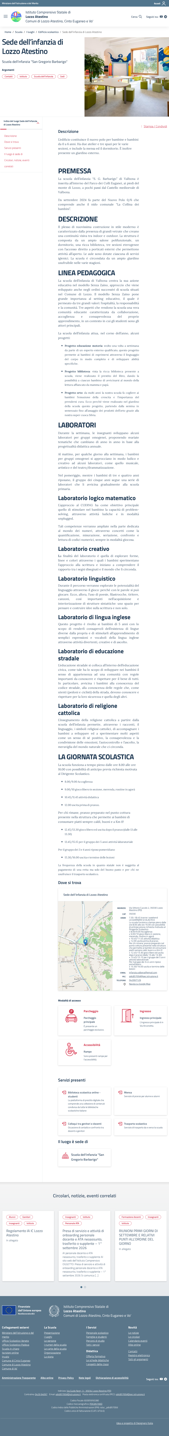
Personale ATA (72, 1223)
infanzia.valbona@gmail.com (143, 972)
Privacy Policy (66, 1378)
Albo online (134, 1345)
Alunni (12, 1217)
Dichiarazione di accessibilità (112, 1378)
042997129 (135, 980)
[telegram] (165, 16)
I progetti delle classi (97, 1364)
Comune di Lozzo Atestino (16, 1365)
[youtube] (161, 16)
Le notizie (133, 1333)
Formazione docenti (131, 1217)
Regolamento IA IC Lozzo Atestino (24, 1233)
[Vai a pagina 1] (81, 1287)
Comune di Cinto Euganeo (16, 1361)
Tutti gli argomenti (138, 1359)
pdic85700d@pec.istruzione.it (143, 976)
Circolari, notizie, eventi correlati (16, 163)
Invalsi (5, 1357)
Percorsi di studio (95, 1341)
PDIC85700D (96, 1404)
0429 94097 (41, 1394)
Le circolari (134, 1337)
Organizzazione (52, 1353)
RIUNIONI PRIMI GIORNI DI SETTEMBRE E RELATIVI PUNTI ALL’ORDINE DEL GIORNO (138, 1237)
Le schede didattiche (97, 1360)
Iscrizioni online (10, 1353)
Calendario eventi (137, 1341)
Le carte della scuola (55, 1349)
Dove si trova (11, 142)
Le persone (50, 1341)
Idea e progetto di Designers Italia (134, 1423)
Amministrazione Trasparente (19, 1378)
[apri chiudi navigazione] (6, 17)
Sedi (62, 76)
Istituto (23, 76)
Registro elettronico (139, 1355)
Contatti (9, 76)
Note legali (85, 1378)
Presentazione (52, 1333)
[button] (21, 123)
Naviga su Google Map (139, 984)
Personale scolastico (97, 1333)
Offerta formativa (95, 1356)
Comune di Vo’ (9, 1368)
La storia (48, 1357)
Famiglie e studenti (96, 1337)
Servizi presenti (12, 148)
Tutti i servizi (93, 1345)
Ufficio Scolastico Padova (15, 1345)
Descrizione (10, 136)
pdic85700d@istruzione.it (68, 1394)
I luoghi (48, 1337)
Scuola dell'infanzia (43, 76)
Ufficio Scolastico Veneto (15, 1341)
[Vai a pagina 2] (85, 1287)
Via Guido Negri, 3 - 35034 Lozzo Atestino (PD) (89, 1390)
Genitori (26, 1217)
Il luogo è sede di (13, 154)
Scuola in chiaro (10, 1349)
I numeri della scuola (55, 1345)
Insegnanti (14, 1223)
